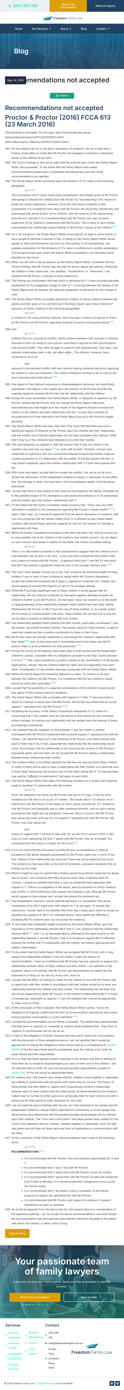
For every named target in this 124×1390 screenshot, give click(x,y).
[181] (112, 321)
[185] (109, 564)
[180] (114, 226)
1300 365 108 (42, 1304)
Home (18, 28)
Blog (84, 28)
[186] (27, 641)
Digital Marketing (47, 1383)
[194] (41, 1151)
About (64, 28)
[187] (78, 645)
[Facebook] (111, 1383)
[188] (24, 659)
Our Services (40, 28)
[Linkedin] (117, 1383)
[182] (54, 377)
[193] (75, 1016)
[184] (110, 509)
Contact (101, 28)
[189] (54, 682)
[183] (53, 448)
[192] (31, 933)
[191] (76, 842)
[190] (65, 706)
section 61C (18, 1072)
